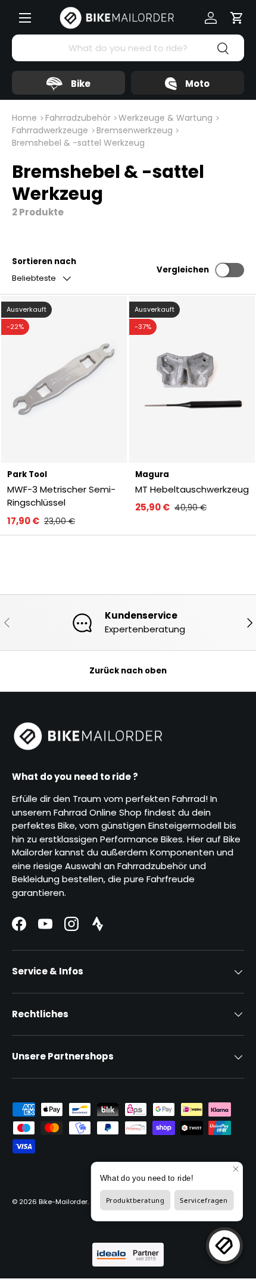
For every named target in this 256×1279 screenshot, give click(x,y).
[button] (237, 18)
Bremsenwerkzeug (134, 130)
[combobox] (128, 48)
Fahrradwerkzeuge (50, 130)
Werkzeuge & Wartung (165, 118)
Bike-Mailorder (63, 1201)
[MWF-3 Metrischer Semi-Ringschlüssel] (64, 379)
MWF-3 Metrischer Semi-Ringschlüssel (61, 496)
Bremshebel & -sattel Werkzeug (78, 143)
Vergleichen (183, 269)
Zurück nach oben (128, 670)
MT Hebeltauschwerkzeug (192, 489)
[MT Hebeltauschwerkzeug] (192, 379)
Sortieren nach (44, 261)
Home (24, 118)
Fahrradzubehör (78, 118)
